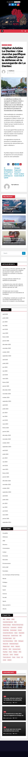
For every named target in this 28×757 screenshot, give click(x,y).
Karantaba (5, 571)
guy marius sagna (7, 638)
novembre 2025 (7, 348)
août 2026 (5, 314)
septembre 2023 (7, 446)
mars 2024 (5, 424)
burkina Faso (6, 627)
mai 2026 (5, 325)
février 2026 (6, 337)
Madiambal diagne (14, 643)
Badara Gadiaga (7, 624)
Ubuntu (4, 608)
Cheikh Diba (6, 630)
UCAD (4, 660)
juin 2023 (5, 458)
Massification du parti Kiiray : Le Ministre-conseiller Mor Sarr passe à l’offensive (14, 240)
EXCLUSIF (5, 567)
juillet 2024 (5, 408)
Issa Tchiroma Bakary (8, 641)
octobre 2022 (6, 488)
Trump (18, 657)
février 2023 (6, 473)
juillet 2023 (5, 454)
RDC (20, 651)
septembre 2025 (7, 355)
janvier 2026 (6, 340)
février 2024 (6, 427)
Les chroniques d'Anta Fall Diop (11, 574)
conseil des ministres (8, 632)
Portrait (4, 586)
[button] (22, 31)
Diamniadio (21, 632)
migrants (18, 646)
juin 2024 (5, 412)
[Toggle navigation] (25, 31)
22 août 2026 (8, 687)
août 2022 (5, 495)
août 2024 (5, 405)
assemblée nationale (8, 622)
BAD (15, 622)
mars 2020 (5, 514)
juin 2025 (5, 367)
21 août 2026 (8, 702)
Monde (4, 578)
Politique (12, 236)
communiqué (13, 630)
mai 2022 (5, 507)
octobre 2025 (6, 352)
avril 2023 (5, 465)
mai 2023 (5, 461)
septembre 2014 (7, 522)
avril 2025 (5, 374)
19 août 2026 (8, 733)
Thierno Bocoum (7, 657)
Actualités (6, 220)
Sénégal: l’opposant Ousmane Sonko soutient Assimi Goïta (19, 172)
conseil (19, 630)
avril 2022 (5, 511)
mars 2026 (5, 333)
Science (5, 593)
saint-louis (5, 654)
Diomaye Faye (6, 635)
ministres (5, 649)
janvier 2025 (6, 386)
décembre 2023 (7, 435)
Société (5, 597)
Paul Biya (5, 651)
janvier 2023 (6, 477)
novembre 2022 (7, 484)
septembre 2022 (7, 492)
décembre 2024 (7, 390)
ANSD (13, 619)
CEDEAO (20, 627)
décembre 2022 (7, 480)
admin (15, 687)
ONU (10, 649)
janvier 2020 (6, 518)
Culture (4, 552)
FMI (20, 635)
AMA (4, 540)
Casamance (13, 627)
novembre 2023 (7, 439)
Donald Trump (14, 635)
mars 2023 (5, 469)
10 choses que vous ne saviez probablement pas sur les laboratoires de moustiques (13, 292)
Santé (4, 590)
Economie (12, 220)
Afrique (8, 619)
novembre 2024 (7, 393)
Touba (13, 657)
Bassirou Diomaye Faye (17, 624)
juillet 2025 (5, 363)
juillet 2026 (5, 318)
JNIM (16, 641)
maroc (12, 646)
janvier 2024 (6, 431)
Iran (14, 638)
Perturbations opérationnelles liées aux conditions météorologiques (13, 208)
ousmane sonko (16, 649)
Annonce (5, 544)
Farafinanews (17, 211)
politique (15, 651)
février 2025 (6, 382)
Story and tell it (6, 605)
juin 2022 (5, 503)
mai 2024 (5, 416)
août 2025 (5, 359)
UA (22, 657)
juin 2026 (5, 321)
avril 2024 (5, 420)
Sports (4, 601)
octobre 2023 (6, 442)
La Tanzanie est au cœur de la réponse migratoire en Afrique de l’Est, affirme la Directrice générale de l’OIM (13, 286)
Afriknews (5, 537)
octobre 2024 (6, 397)
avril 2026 (5, 329)
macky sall (5, 643)
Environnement (7, 563)
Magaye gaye (6, 646)
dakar (16, 632)
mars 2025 (5, 378)
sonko (11, 654)
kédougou (21, 641)
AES (4, 619)
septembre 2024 (7, 401)
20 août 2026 (8, 718)
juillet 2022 (5, 499)
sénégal (16, 654)
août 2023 (5, 450)
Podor (10, 651)
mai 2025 (5, 371)
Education (5, 559)
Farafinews (11, 70)
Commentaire (6, 548)
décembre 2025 (7, 344)
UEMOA (9, 660)
